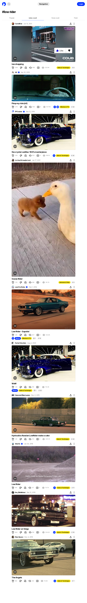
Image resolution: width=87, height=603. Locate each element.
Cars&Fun (18, 23)
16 (73, 532)
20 (72, 155)
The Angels (17, 577)
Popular (11, 18)
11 (73, 488)
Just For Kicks (20, 287)
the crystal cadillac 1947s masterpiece (29, 152)
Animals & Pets (64, 282)
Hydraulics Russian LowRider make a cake (30, 435)
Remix (18, 338)
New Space (19, 537)
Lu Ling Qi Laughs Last (23, 160)
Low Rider (16, 484)
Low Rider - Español (20, 331)
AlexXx (17, 444)
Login (81, 4)
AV (16, 72)
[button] (13, 67)
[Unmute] (15, 58)
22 (40, 390)
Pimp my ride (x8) (19, 103)
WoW (14, 383)
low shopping (18, 64)
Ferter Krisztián (20, 343)
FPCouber (18, 111)
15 (39, 338)
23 (72, 107)
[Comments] (26, 67)
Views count (55, 18)
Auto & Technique (63, 67)
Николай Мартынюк (22, 395)
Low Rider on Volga (20, 529)
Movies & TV (64, 107)
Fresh (76, 18)
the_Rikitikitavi (20, 492)
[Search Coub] (9, 4)
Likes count (33, 18)
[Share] (70, 23)
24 (72, 439)
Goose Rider (17, 279)
